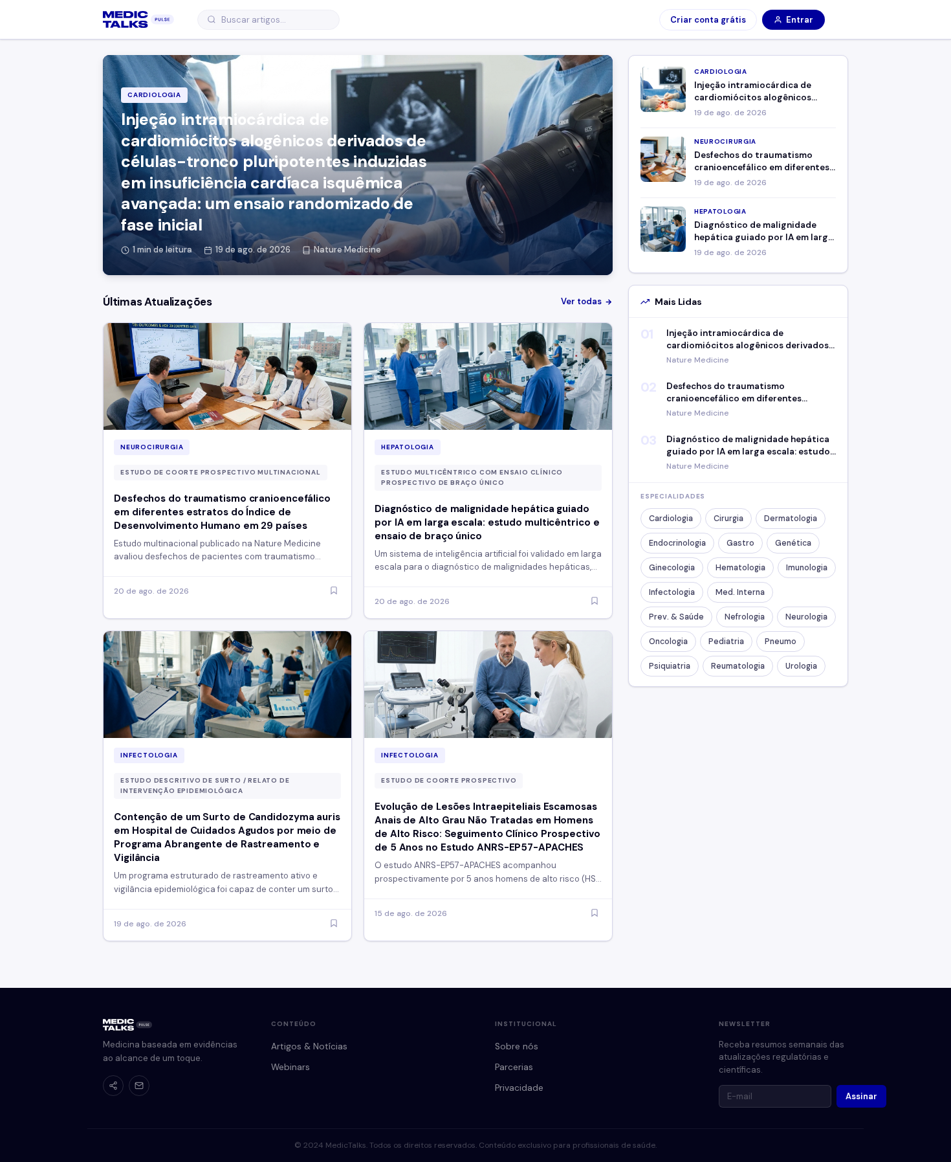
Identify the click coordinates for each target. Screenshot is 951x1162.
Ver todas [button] (581, 301)
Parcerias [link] (514, 1067)
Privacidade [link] (519, 1087)
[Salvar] (334, 591)
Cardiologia (671, 518)
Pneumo (780, 641)
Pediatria (726, 641)
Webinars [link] (290, 1067)
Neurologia (806, 617)
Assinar (861, 1096)
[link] (138, 19)
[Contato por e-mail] (139, 1085)
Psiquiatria (669, 666)
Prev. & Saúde (676, 617)
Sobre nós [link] (516, 1046)
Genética (793, 543)
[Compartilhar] (113, 1085)
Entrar (799, 19)
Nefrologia (745, 617)
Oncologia (668, 641)
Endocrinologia (677, 543)
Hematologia (740, 568)
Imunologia (806, 568)
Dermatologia (790, 518)
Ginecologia (672, 568)
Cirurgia (728, 518)
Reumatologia (738, 666)
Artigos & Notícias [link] (309, 1046)
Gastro (740, 543)
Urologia (801, 666)
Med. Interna (740, 592)
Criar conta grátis (708, 19)
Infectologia (672, 592)
